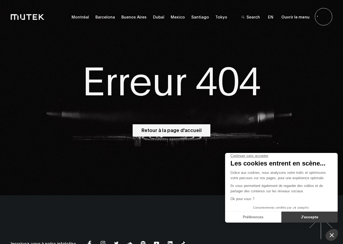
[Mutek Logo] (27, 16)
